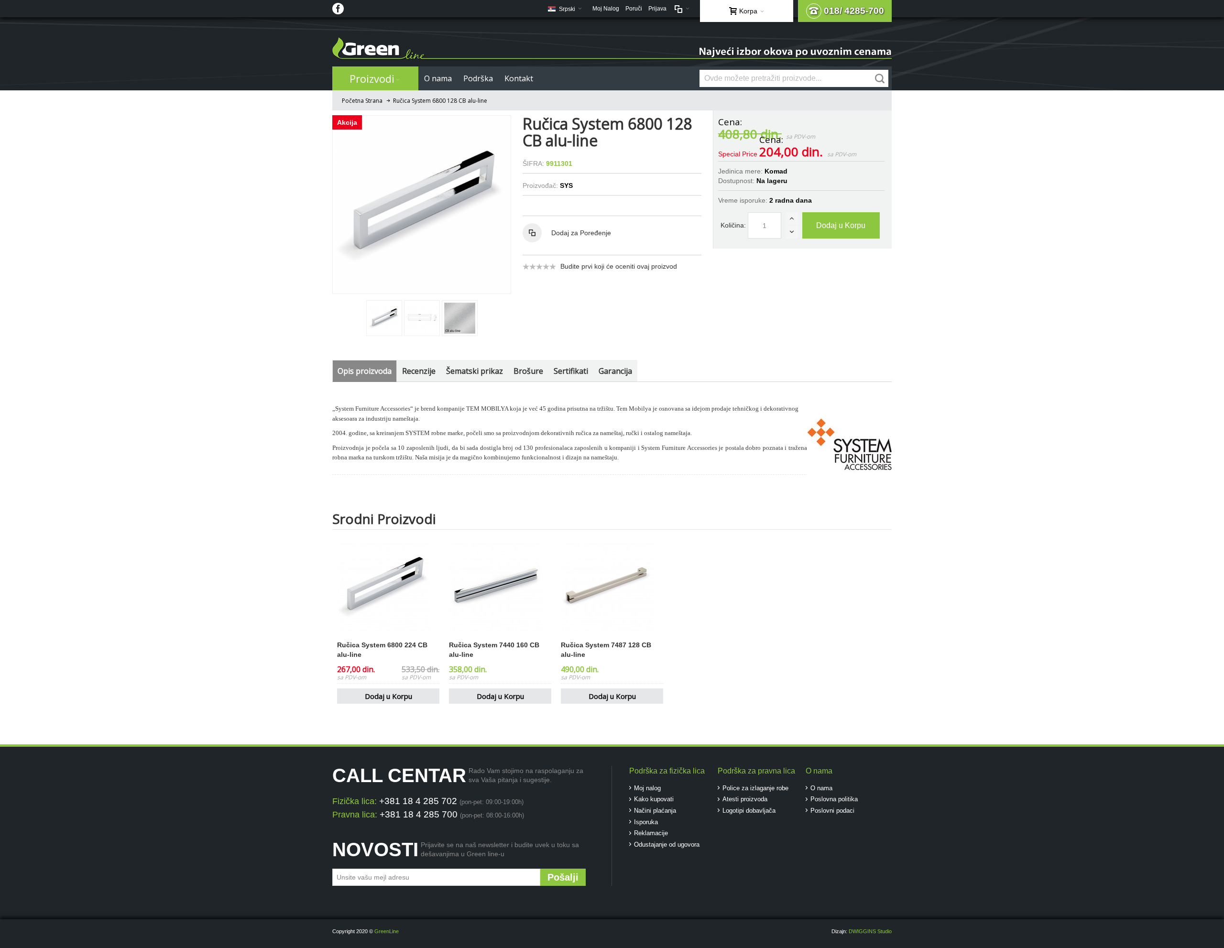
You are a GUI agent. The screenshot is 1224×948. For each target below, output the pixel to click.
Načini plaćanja (655, 810)
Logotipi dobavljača (749, 810)
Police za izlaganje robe (755, 788)
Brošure (528, 371)
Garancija (615, 371)
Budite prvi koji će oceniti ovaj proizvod (618, 266)
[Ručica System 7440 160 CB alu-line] (500, 586)
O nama (821, 788)
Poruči (633, 8)
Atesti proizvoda (744, 799)
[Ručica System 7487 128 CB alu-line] (612, 586)
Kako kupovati (654, 799)
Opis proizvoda (365, 371)
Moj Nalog (605, 8)
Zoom (422, 205)
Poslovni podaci (832, 810)
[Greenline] (612, 49)
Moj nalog (647, 788)
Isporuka (646, 822)
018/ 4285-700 (854, 11)
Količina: (733, 225)
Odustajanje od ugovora (666, 844)
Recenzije (419, 371)
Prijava (657, 8)
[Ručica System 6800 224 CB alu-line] (388, 586)
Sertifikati (571, 371)
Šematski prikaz (474, 371)
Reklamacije (651, 833)
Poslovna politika (834, 799)
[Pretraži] (880, 78)
